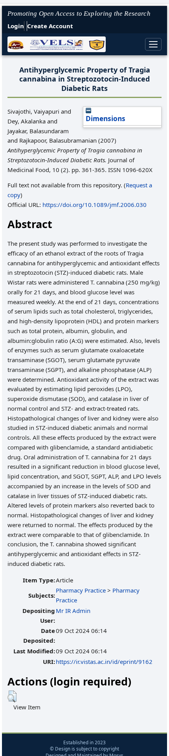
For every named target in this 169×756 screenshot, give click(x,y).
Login (15, 26)
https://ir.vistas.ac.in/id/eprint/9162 (104, 661)
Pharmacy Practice (81, 590)
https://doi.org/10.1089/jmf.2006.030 (94, 204)
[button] (12, 696)
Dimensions (105, 118)
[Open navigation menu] (153, 44)
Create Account (50, 26)
